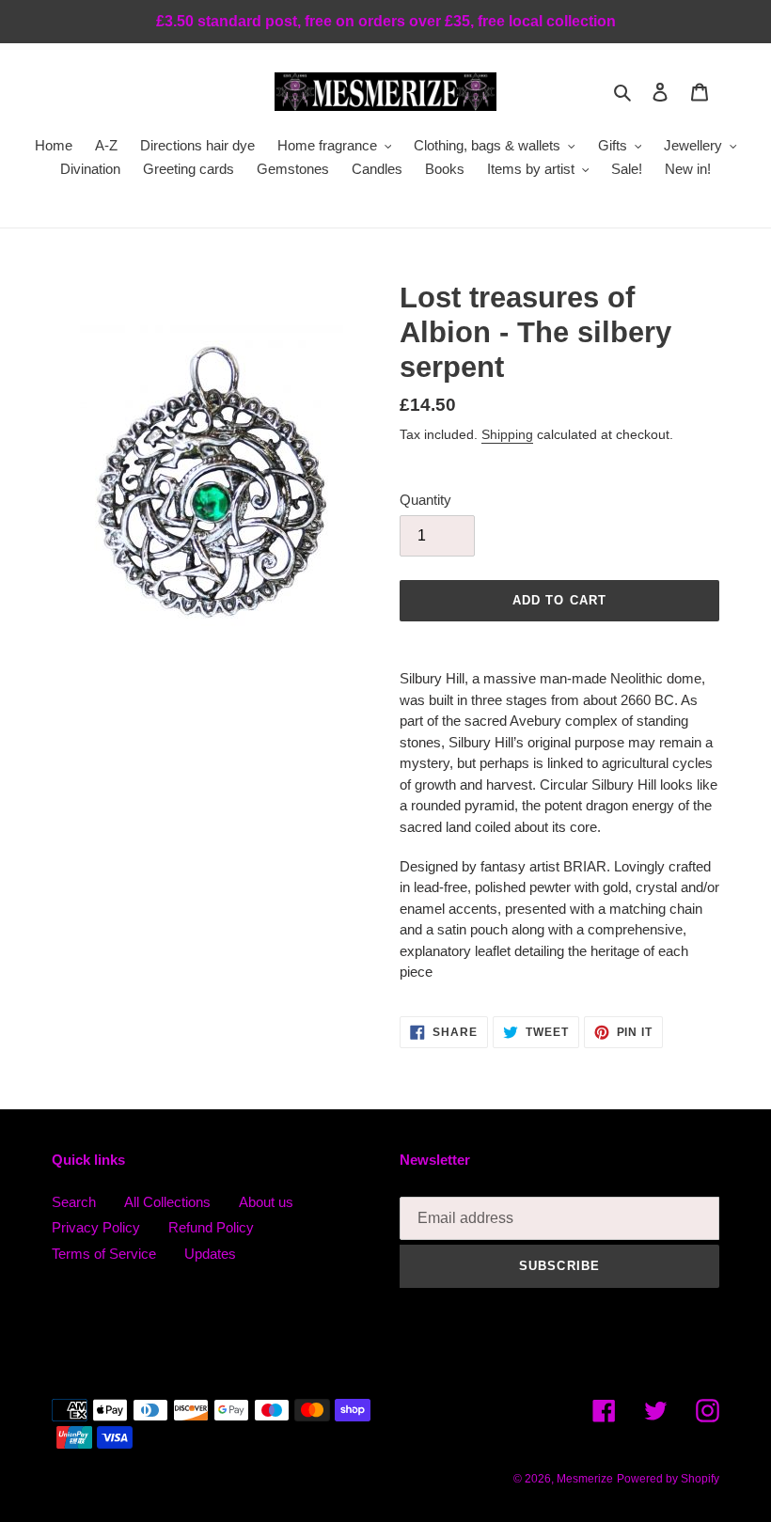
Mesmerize (585, 1478)
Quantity (425, 500)
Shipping (507, 434)
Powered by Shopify (668, 1478)
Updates (210, 1254)
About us (266, 1202)
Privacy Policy (96, 1227)
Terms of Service (104, 1254)
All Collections (167, 1202)
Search (74, 1202)
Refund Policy (211, 1227)
